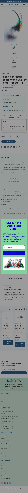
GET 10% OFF (14, 253)
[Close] (25, 220)
